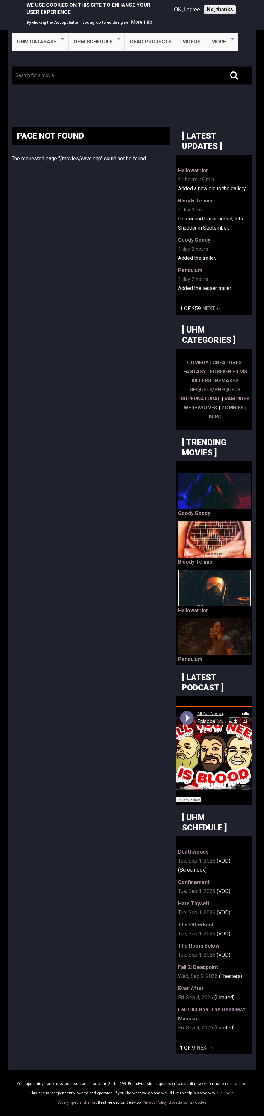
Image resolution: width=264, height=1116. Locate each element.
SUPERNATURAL (201, 399)
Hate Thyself (194, 903)
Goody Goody (194, 240)
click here (225, 1093)
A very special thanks (77, 1102)
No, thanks (220, 9)
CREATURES (227, 363)
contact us (236, 1084)
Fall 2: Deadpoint (198, 967)
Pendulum (190, 270)
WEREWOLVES (200, 408)
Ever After (191, 988)
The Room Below (198, 946)
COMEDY (198, 363)
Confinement (194, 882)
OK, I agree (187, 9)
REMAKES (227, 381)
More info (141, 22)
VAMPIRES (237, 399)
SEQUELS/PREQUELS (215, 390)
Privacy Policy (155, 1102)
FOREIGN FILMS (228, 372)
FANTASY (194, 372)
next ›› (211, 308)
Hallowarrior (193, 170)
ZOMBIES (232, 408)
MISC (215, 417)
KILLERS (201, 381)
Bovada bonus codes (187, 1102)
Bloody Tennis (195, 201)
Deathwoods (193, 852)
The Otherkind (195, 925)
